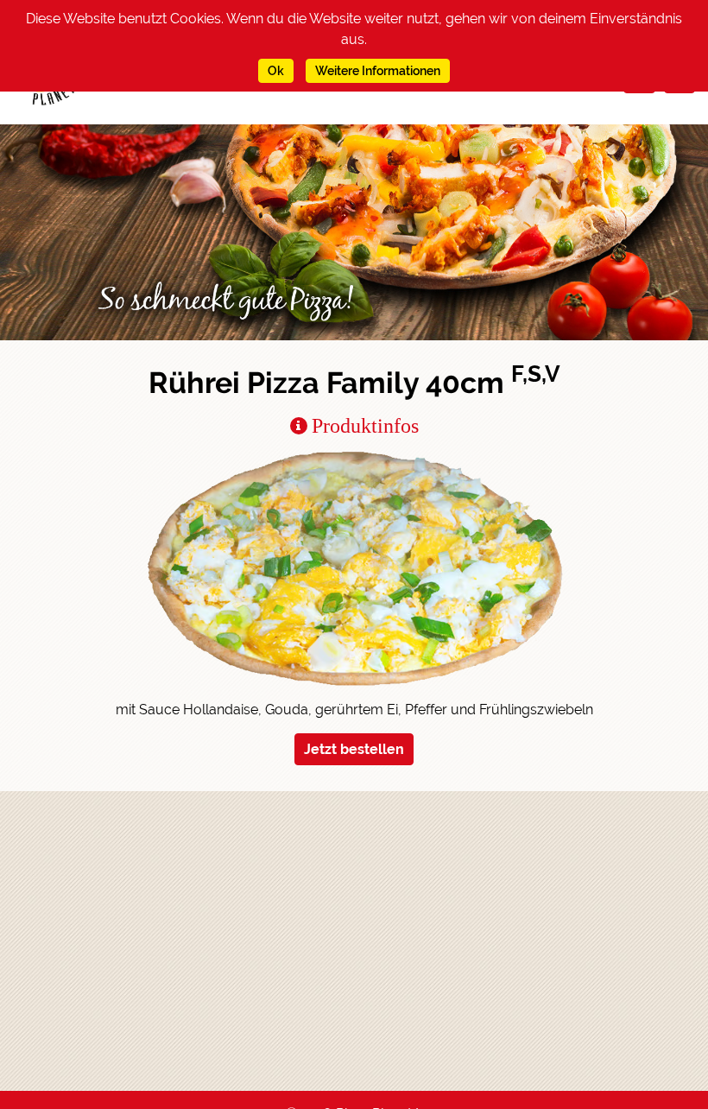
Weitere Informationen (377, 71)
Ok (276, 71)
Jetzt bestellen (354, 749)
